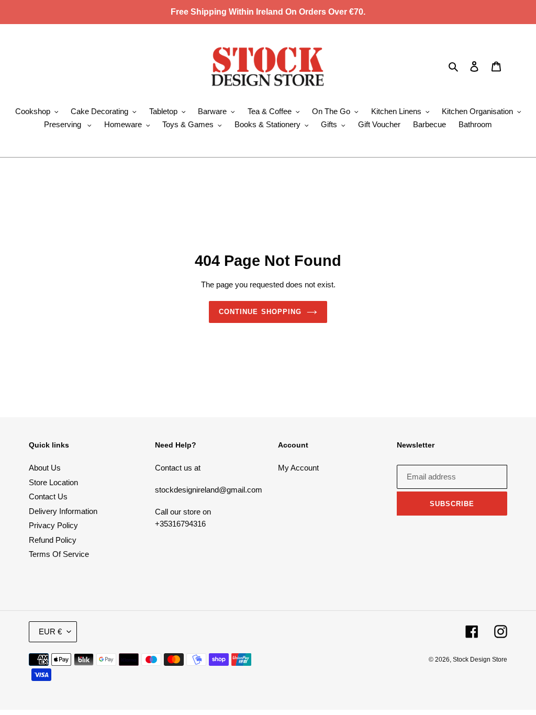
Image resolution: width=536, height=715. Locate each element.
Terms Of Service (59, 554)
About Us (45, 467)
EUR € (50, 631)
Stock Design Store (480, 659)
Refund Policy (52, 539)
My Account (298, 467)
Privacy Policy (53, 525)
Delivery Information (63, 511)
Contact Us (48, 496)
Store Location (53, 482)
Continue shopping (260, 312)
